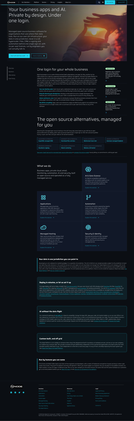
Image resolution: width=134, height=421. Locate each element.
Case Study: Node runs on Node (75, 396)
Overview (11, 68)
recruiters (42, 294)
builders (48, 294)
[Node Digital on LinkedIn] (11, 392)
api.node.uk (58, 315)
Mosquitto (59, 288)
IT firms (71, 294)
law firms (96, 292)
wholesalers (115, 292)
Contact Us (98, 405)
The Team (69, 398)
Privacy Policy (98, 398)
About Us (68, 2)
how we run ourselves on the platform (85, 369)
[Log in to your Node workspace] (103, 2)
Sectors (44, 2)
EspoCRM (117, 286)
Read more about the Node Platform (52, 348)
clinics (101, 292)
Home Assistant (81, 288)
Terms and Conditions (100, 401)
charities (83, 294)
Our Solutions (26, 2)
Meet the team (66, 369)
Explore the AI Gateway (101, 321)
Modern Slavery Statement (102, 396)
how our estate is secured (57, 271)
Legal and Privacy (99, 391)
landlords (104, 294)
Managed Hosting (43, 401)
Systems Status (71, 406)
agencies (120, 294)
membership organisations (94, 294)
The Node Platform (43, 408)
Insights (60, 2)
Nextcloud (107, 286)
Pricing (53, 2)
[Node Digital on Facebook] (23, 392)
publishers (77, 294)
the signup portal (72, 286)
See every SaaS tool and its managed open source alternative (54, 152)
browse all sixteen (46, 296)
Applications (42, 393)
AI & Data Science (43, 391)
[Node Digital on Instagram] (15, 392)
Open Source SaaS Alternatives (46, 403)
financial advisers (64, 294)
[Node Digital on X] (19, 392)
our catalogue (111, 288)
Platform (36, 2)
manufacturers (107, 292)
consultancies (54, 294)
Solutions (11, 72)
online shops (111, 294)
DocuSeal (45, 288)
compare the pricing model (81, 152)
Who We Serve (71, 391)
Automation (42, 396)
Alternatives (12, 75)
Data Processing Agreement (102, 393)
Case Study (12, 78)
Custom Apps (42, 398)
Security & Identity (43, 406)
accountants (89, 292)
